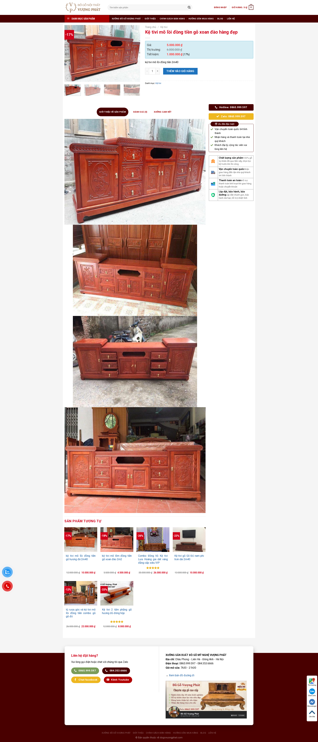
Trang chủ (150, 27)
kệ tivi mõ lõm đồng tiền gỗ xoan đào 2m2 (117, 557)
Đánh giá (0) (140, 112)
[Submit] (189, 7)
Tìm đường (312, 685)
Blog (220, 18)
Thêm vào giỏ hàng (180, 71)
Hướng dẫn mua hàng (201, 18)
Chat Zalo (312, 695)
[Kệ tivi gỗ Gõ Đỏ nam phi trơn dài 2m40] (189, 539)
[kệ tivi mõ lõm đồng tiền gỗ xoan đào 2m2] (116, 539)
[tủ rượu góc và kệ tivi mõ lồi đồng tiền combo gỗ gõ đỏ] (80, 593)
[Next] (134, 53)
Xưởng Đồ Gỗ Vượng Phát (126, 18)
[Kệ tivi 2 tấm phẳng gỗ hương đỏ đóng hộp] (116, 593)
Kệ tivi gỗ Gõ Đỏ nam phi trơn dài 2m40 (189, 557)
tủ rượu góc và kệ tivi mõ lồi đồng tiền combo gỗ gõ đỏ (80, 613)
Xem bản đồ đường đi (181, 675)
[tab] (112, 112)
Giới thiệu (150, 18)
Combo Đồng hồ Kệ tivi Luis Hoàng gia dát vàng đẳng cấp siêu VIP (153, 559)
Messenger (312, 706)
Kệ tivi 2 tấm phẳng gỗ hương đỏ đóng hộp (117, 611)
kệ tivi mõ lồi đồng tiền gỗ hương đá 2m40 (80, 557)
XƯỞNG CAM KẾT (162, 112)
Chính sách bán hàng (172, 18)
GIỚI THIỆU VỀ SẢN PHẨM (112, 112)
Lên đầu (312, 716)
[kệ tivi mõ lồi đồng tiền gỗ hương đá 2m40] (80, 539)
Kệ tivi (163, 27)
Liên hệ (231, 18)
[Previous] (70, 53)
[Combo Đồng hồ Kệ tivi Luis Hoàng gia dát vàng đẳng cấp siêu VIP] (152, 539)
